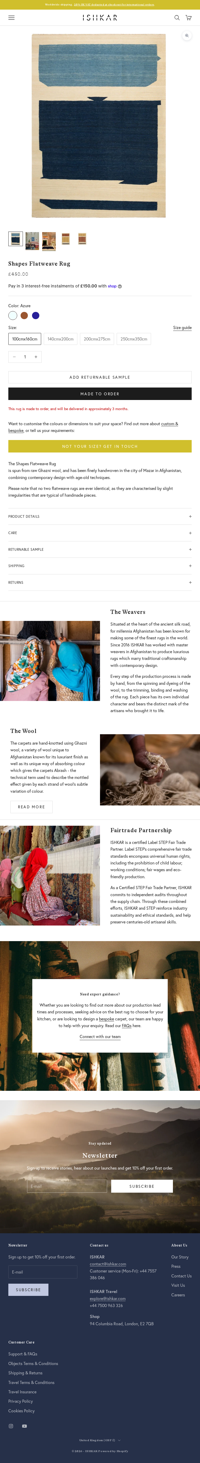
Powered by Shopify (113, 1451)
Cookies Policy (21, 1410)
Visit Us (178, 1285)
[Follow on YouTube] (24, 1426)
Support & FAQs (22, 1353)
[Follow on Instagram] (11, 1426)
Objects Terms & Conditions (33, 1363)
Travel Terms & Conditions (31, 1382)
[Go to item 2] (32, 241)
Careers (178, 1294)
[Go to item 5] (82, 239)
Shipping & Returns (25, 1372)
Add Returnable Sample (100, 377)
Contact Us (181, 1275)
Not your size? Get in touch (100, 446)
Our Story (180, 1256)
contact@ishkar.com (108, 1264)
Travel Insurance (22, 1391)
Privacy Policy (20, 1401)
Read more (31, 806)
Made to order (99, 393)
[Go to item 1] (15, 239)
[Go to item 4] (65, 239)
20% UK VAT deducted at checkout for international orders (114, 4)
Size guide (182, 327)
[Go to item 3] (49, 242)
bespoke (106, 1018)
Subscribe (141, 1186)
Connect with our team (100, 1036)
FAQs (127, 1025)
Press (175, 1266)
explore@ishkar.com (108, 1298)
